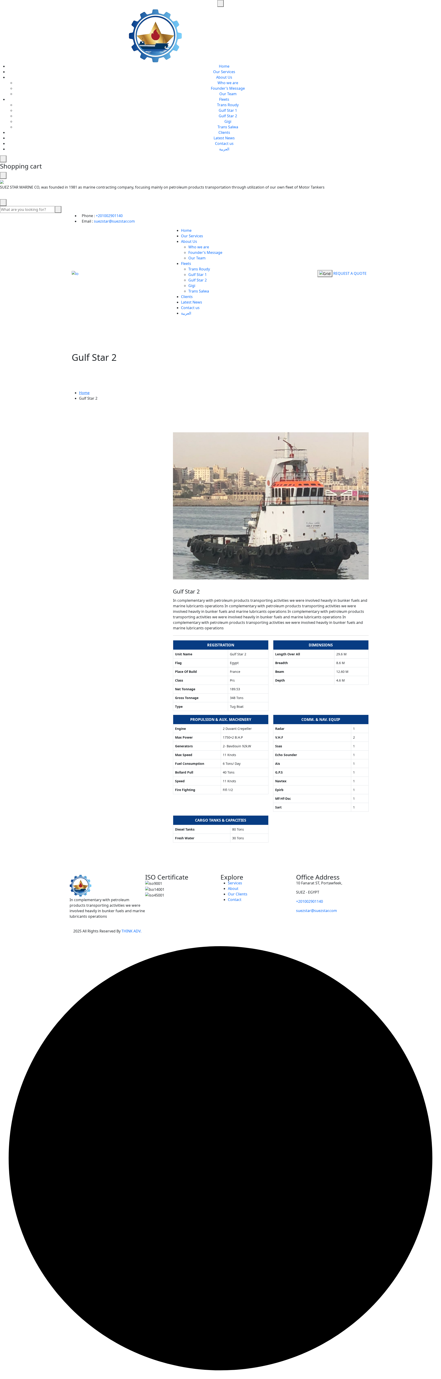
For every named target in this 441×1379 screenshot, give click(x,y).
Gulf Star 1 (228, 110)
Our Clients (237, 894)
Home (224, 66)
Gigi (227, 121)
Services (235, 883)
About (233, 888)
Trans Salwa (228, 126)
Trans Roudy (228, 104)
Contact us (224, 143)
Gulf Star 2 (228, 115)
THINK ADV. (131, 931)
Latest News (224, 137)
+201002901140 (109, 215)
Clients (224, 132)
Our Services (224, 71)
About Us (224, 77)
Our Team (228, 93)
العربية (224, 149)
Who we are (228, 82)
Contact (234, 899)
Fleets (224, 99)
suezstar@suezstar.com (114, 221)
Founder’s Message (228, 88)
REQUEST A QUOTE (350, 273)
